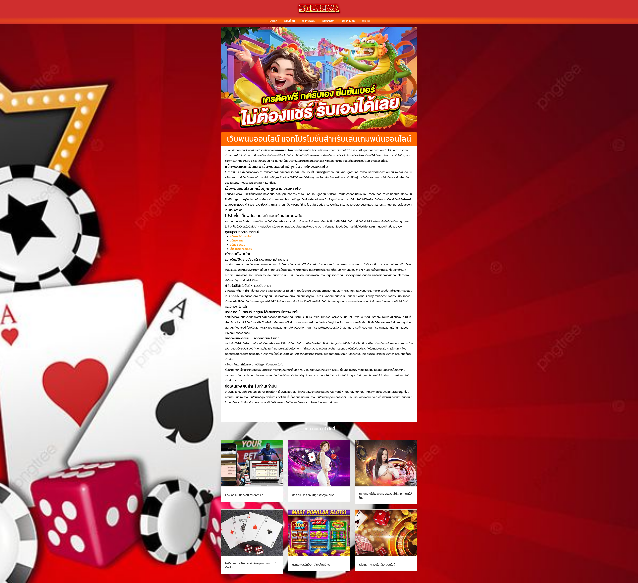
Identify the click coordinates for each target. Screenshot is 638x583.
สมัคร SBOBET (238, 245)
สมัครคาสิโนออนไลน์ (241, 236)
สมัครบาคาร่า (237, 240)
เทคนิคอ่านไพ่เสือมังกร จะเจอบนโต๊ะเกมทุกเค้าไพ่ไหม (385, 496)
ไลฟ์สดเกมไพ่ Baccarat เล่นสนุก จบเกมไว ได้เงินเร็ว (250, 565)
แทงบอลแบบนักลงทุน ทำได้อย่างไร (244, 495)
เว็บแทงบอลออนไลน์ (241, 249)
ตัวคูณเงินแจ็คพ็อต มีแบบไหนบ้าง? (311, 565)
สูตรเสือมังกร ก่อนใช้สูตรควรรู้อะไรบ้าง (313, 495)
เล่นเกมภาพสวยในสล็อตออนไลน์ (377, 565)
